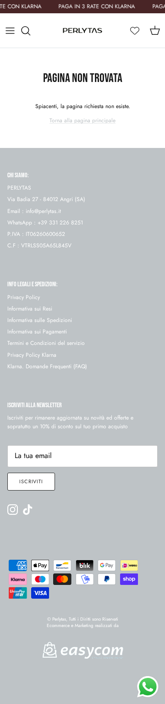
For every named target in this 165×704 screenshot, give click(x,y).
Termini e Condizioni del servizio (46, 343)
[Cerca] (30, 31)
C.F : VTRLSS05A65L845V (39, 245)
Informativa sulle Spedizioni (39, 320)
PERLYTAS (19, 188)
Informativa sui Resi (29, 309)
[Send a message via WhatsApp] (147, 686)
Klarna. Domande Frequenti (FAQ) (47, 366)
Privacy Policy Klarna (31, 355)
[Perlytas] (82, 30)
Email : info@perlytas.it (34, 211)
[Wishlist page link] (134, 30)
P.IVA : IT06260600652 (36, 234)
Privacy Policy (23, 297)
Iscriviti (31, 481)
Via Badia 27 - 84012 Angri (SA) (46, 199)
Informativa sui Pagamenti (37, 331)
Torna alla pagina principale (83, 120)
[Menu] (10, 31)
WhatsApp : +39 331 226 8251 (45, 222)
